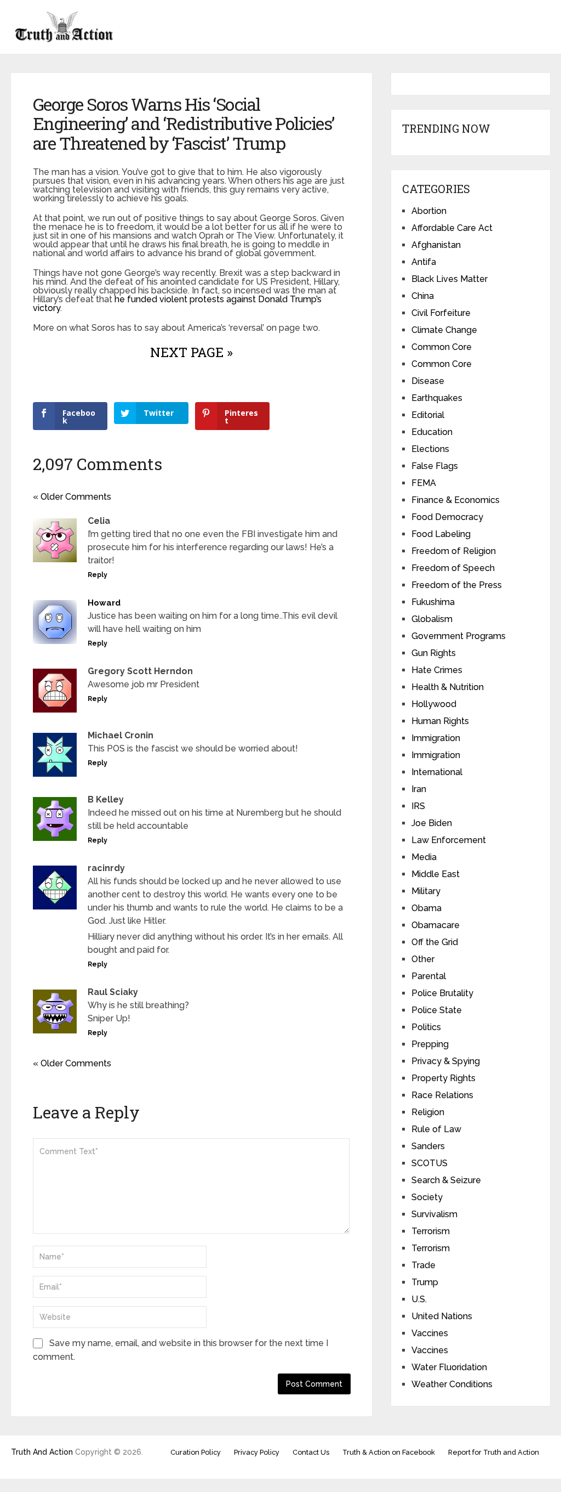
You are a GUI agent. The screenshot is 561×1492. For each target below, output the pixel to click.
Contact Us (311, 1452)
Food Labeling (441, 534)
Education (432, 432)
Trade (423, 1265)
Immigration (435, 738)
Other (422, 959)
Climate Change (444, 330)
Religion (427, 1112)
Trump (424, 1282)
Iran (418, 789)
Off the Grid (434, 942)
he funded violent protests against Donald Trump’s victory (177, 303)
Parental (428, 976)
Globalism (432, 619)
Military (425, 891)
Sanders (428, 1146)
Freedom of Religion (453, 551)
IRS (418, 806)
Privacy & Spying (445, 1061)
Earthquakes (436, 398)
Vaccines (429, 1333)
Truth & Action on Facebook (388, 1452)
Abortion (428, 211)
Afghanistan (436, 245)
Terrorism (430, 1231)
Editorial (427, 415)
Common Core (441, 347)
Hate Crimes (436, 670)
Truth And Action (42, 1452)
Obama (426, 908)
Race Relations (442, 1095)
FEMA (423, 483)
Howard (104, 603)
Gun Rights (433, 653)
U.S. (419, 1299)
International (436, 772)
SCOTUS (429, 1163)
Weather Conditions (452, 1384)
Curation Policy (195, 1452)
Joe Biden (431, 823)
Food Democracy (447, 517)
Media (424, 857)
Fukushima (433, 602)
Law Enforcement (448, 840)
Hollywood (433, 704)
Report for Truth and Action (493, 1452)
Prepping (430, 1044)
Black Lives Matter (449, 279)
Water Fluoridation (449, 1367)
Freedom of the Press (456, 585)
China (422, 296)
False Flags (434, 466)
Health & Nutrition (447, 687)
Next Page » (191, 352)
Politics (426, 1027)
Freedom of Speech (453, 568)
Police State (436, 1010)
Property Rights (443, 1078)
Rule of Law (436, 1129)
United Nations (441, 1316)
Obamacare (435, 925)
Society (427, 1197)
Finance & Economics (455, 500)
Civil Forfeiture (441, 313)
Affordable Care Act (452, 228)
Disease (427, 381)
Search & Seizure (446, 1180)
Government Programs (458, 636)
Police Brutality (442, 993)
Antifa (423, 262)
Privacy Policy (256, 1452)
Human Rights (440, 721)
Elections (430, 449)
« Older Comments (72, 496)
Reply (97, 575)
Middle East (435, 874)
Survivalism (434, 1214)
